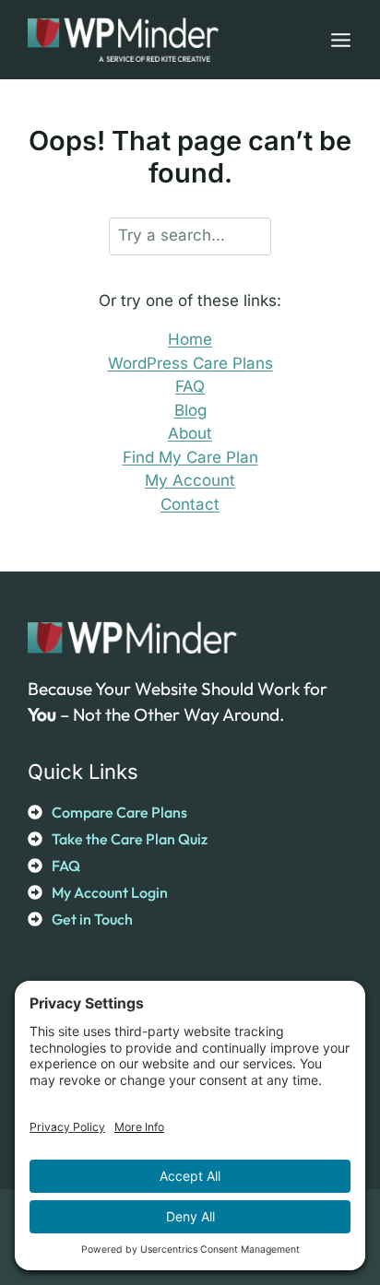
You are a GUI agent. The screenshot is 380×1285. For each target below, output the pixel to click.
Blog (190, 410)
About (190, 433)
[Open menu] (337, 39)
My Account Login (110, 892)
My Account (190, 480)
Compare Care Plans (119, 812)
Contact (190, 504)
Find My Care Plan (190, 457)
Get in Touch (92, 919)
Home (190, 339)
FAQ (190, 386)
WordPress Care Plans (190, 363)
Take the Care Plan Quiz (130, 839)
